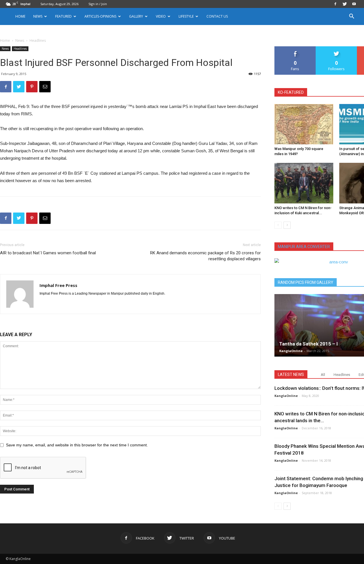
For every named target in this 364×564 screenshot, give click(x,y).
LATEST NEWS (291, 374)
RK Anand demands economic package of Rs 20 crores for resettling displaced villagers (205, 255)
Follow (336, 48)
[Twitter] (344, 4)
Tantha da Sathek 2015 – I (308, 344)
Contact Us (217, 16)
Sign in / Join (97, 4)
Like (295, 48)
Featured (63, 16)
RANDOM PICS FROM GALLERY (305, 282)
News (19, 40)
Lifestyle (186, 16)
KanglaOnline (291, 351)
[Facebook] (335, 4)
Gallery (136, 16)
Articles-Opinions (100, 16)
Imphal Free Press (58, 285)
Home (20, 16)
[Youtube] (354, 4)
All (323, 374)
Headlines (20, 49)
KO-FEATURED (291, 92)
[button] (351, 17)
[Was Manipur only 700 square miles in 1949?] (303, 124)
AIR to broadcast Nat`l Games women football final (48, 252)
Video (161, 16)
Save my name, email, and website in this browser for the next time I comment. (77, 445)
